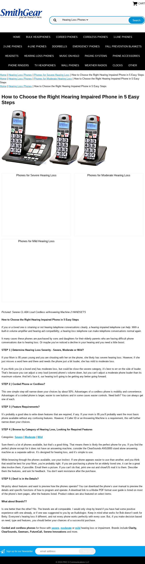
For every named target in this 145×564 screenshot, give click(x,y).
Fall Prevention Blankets (123, 46)
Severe (19, 437)
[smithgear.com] (21, 13)
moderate (66, 528)
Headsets (12, 56)
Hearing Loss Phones (39, 56)
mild (77, 528)
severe (55, 528)
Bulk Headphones (38, 37)
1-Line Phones (122, 37)
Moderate (30, 437)
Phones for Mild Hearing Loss (36, 241)
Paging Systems (96, 56)
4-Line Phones (37, 46)
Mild (40, 437)
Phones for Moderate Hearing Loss (53, 78)
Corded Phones (67, 37)
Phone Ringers (18, 65)
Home (16, 37)
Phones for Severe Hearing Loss (51, 74)
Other (132, 65)
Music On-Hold (69, 56)
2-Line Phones (12, 46)
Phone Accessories (126, 56)
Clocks (118, 65)
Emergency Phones (86, 46)
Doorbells (59, 46)
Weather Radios (96, 65)
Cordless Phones (95, 37)
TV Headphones (45, 65)
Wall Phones (70, 65)
